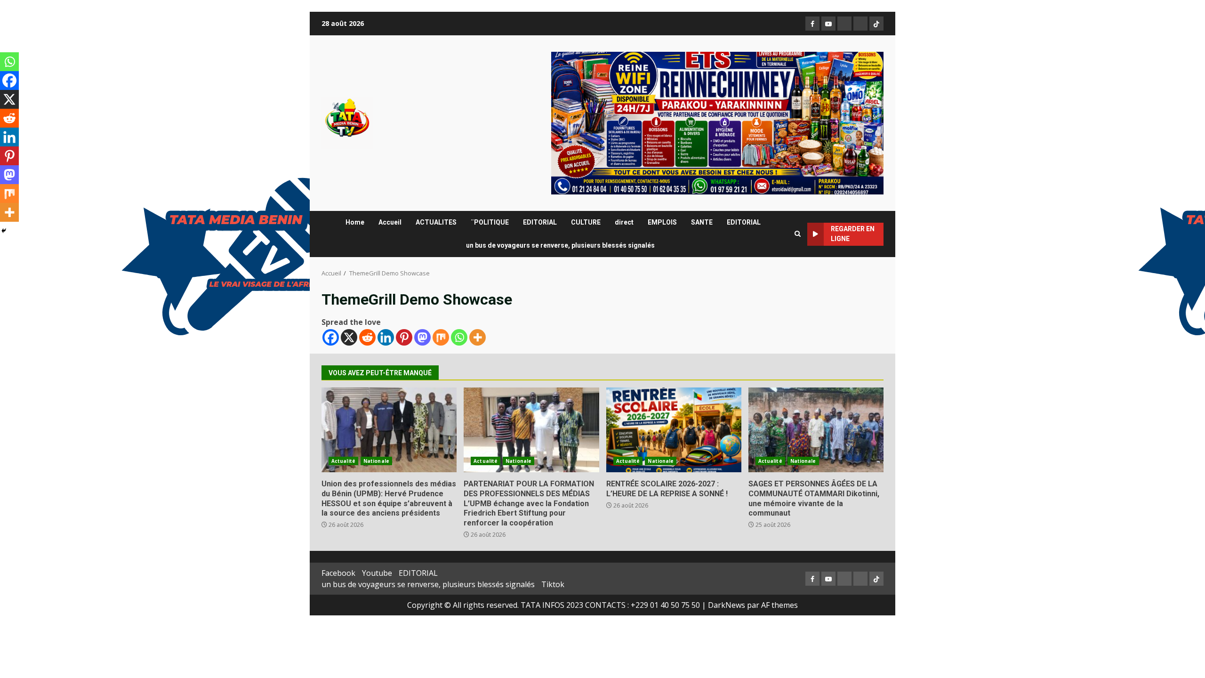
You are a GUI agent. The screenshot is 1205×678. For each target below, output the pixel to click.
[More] (477, 337)
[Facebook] (330, 337)
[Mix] (441, 337)
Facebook (338, 573)
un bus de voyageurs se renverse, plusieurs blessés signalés (560, 245)
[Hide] (4, 230)
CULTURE (586, 222)
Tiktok (552, 584)
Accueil (390, 222)
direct (624, 222)
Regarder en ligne (853, 233)
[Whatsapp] (459, 337)
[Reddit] (367, 337)
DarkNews (726, 605)
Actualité (343, 461)
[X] (349, 337)
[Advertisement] (717, 122)
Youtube (377, 573)
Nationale (376, 461)
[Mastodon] (422, 337)
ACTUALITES (436, 222)
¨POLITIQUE (490, 222)
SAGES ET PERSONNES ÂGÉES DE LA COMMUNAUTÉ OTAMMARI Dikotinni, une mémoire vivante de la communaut (816, 429)
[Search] (798, 234)
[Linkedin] (386, 337)
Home (354, 222)
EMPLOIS (662, 222)
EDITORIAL (540, 222)
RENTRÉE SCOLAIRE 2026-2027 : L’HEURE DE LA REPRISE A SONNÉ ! (673, 429)
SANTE (702, 222)
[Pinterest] (404, 337)
